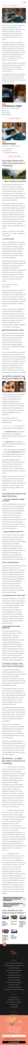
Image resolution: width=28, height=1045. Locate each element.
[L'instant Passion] (14, 131)
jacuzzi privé (9, 426)
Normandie (4, 5)
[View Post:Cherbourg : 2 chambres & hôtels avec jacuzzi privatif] (5, 931)
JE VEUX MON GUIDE (14, 1042)
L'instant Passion (9, 144)
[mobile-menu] (25, 2)
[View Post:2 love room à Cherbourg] (14, 917)
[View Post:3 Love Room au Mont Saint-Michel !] (5, 917)
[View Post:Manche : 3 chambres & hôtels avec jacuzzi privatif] (22, 917)
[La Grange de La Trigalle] (14, 93)
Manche (9, 5)
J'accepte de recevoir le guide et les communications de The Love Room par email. (14, 1039)
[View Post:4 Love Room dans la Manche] (14, 931)
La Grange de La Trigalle (12, 106)
